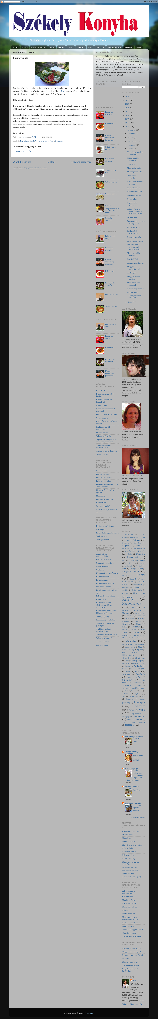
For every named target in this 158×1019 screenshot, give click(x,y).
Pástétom (135, 663)
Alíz (134, 980)
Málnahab (126, 958)
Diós (124, 560)
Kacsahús (129, 616)
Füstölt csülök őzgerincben (106, 414)
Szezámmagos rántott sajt (106, 620)
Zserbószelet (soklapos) (131, 877)
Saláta (52, 141)
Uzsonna (129, 699)
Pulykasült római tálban (105, 596)
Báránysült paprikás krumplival (104, 401)
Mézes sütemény (128, 858)
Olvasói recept (140, 658)
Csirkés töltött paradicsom (132, 232)
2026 (127, 96)
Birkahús (137, 543)
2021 (127, 104)
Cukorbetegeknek (139, 548)
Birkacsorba (101, 390)
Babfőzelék (109, 124)
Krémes (125, 627)
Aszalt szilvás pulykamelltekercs (103, 555)
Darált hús (140, 554)
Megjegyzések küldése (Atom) (35, 168)
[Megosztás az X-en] (47, 137)
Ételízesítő (128, 566)
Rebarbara (133, 669)
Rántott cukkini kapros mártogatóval (136, 222)
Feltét (141, 569)
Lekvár (124, 630)
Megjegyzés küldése (23, 151)
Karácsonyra (140, 616)
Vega (142, 709)
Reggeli (142, 669)
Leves (136, 632)
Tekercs (142, 688)
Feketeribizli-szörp (103, 481)
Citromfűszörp (101, 471)
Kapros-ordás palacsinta (132, 204)
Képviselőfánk (132, 259)
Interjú (137, 613)
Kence (140, 619)
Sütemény (127, 680)
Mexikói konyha (130, 647)
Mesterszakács (140, 644)
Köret (138, 624)
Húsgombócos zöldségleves (107, 573)
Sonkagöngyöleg (102, 616)
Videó (124, 722)
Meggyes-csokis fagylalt (133, 278)
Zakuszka (142, 722)
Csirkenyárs (100, 529)
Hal (133, 607)
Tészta (126, 691)
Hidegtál (137, 610)
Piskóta (143, 663)
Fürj (132, 582)
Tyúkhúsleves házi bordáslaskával (103, 446)
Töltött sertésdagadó (104, 638)
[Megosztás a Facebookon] (49, 137)
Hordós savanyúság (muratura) (109, 137)
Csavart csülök (102, 405)
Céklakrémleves (102, 566)
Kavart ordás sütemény (110, 160)
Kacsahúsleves (102, 580)
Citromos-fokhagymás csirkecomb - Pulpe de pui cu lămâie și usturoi (134, 775)
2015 (127, 119)
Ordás (127, 661)
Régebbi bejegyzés (81, 161)
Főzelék (133, 579)
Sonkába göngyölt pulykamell (103, 428)
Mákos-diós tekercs (129, 907)
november (132, 134)
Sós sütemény (134, 677)
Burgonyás (125, 548)
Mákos (124, 638)
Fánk (124, 569)
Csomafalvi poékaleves (105, 563)
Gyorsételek (100, 47)
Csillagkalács (127, 897)
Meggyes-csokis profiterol (133, 254)
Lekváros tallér (128, 855)
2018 (127, 108)
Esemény (142, 563)
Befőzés (25, 47)
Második (131, 641)
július (130, 149)
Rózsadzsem (101, 503)
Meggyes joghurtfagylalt (133, 268)
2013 (127, 126)
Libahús (125, 635)
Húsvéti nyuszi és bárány (132, 845)
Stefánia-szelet (102, 433)
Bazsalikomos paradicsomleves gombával (134, 294)
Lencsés (133, 629)
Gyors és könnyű (41, 141)
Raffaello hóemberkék (131, 923)
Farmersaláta (132, 199)
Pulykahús (138, 666)
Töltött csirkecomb (103, 454)
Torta (124, 696)
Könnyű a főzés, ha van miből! (132, 752)
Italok (90, 47)
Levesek (61, 47)
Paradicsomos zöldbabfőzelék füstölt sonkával (134, 247)
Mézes (140, 647)
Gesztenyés (125, 587)
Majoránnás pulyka (103, 587)
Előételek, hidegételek (38, 47)
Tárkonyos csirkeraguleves (106, 635)
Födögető (125, 575)
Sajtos (128, 671)
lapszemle (135, 626)
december (132, 130)
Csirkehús (140, 551)
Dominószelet (127, 835)
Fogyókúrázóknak (27, 141)
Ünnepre (139, 702)
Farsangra (133, 569)
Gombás (137, 587)
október (131, 137)
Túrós (143, 696)
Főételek (70, 47)
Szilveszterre (126, 685)
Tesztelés (134, 691)
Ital (144, 613)
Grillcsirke (100, 570)
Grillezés (125, 594)
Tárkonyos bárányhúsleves (106, 451)
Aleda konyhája (131, 768)
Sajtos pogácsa (128, 873)
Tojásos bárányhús (103, 436)
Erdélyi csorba (111, 194)
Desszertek (80, 47)
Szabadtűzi (137, 683)
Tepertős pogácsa (129, 933)
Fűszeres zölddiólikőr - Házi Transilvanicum (107, 485)
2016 (127, 115)
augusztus (132, 145)
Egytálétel (141, 560)
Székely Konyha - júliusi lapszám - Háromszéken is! (134, 211)
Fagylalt (139, 566)
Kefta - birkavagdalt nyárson (107, 533)
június (130, 302)
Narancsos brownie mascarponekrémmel (130, 869)
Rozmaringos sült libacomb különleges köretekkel (107, 612)
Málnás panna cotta (134, 172)
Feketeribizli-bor (111, 294)
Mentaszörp (100, 496)
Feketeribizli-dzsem (104, 477)
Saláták (52, 47)
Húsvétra (125, 613)
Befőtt (127, 540)
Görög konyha (136, 590)
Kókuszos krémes (129, 852)
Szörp (139, 685)
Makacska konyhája (133, 803)
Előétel (130, 563)
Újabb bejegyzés (22, 161)
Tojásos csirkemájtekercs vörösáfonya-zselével (106, 440)
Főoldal (15, 47)
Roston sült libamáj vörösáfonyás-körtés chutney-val (104, 605)
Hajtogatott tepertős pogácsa (137, 807)
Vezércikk (138, 719)
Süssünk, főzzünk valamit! (132, 787)
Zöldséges (59, 141)
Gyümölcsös (128, 600)
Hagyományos (131, 603)
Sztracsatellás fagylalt (135, 263)
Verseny (129, 719)
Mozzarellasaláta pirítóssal (133, 284)
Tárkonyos (125, 688)
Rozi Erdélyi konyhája (134, 737)
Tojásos (137, 693)
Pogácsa (127, 666)
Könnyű (126, 624)
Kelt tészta (130, 618)
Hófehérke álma (128, 841)
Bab (144, 537)
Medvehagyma (127, 644)
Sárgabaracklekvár (103, 506)
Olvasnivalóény (127, 658)
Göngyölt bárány (102, 418)
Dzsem (131, 560)
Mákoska (125, 910)
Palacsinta (125, 663)
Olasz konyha (129, 652)
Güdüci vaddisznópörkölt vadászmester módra (112, 209)
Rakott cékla (101, 599)
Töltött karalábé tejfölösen (133, 159)
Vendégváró (139, 716)
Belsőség (125, 543)
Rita (63, 91)
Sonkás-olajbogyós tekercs (132, 929)
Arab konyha (134, 537)
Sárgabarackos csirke (135, 241)
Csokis (129, 554)
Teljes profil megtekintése (132, 1004)
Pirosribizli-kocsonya (104, 499)
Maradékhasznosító (138, 638)
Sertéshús (140, 674)
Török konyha (133, 696)
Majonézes (137, 635)
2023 (127, 100)
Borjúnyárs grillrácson (105, 526)
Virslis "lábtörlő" (102, 641)
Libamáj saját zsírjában (105, 583)
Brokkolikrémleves (103, 560)
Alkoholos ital (127, 535)
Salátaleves (137, 790)
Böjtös (137, 546)
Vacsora (140, 706)
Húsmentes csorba (103, 577)
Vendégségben (126, 717)
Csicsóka (128, 551)
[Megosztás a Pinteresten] (51, 137)
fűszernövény (138, 585)
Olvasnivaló (128, 47)
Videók (138, 47)
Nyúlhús (140, 650)
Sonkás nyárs (101, 536)
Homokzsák (127, 838)
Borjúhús (125, 546)
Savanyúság (126, 674)
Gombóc (124, 590)
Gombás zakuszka (108, 219)
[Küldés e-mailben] (43, 137)
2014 (127, 123)
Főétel (141, 574)
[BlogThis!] (45, 137)
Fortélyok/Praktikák (114, 47)
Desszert (132, 557)
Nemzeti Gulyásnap (128, 650)
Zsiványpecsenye (103, 540)
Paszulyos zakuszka (109, 113)
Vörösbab (132, 722)
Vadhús (131, 710)
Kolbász (138, 621)
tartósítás (134, 688)
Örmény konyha (137, 661)
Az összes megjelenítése (138, 817)
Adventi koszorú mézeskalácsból (128, 892)
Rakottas (124, 669)
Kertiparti (125, 621)
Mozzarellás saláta (134, 168)
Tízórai (125, 693)
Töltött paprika (111, 182)
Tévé (141, 691)
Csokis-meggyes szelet (131, 831)
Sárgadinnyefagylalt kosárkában (135, 153)
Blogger (90, 1013)
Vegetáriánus (136, 714)
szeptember (132, 141)
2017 (127, 111)
